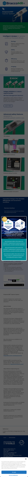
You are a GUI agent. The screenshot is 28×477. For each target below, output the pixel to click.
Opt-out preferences (13, 475)
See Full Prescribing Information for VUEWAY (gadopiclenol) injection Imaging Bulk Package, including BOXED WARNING (14, 249)
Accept (14, 472)
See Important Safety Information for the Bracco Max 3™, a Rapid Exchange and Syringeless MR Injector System (14, 255)
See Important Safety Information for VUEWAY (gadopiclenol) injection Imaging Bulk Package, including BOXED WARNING (14, 243)
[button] (26, 459)
